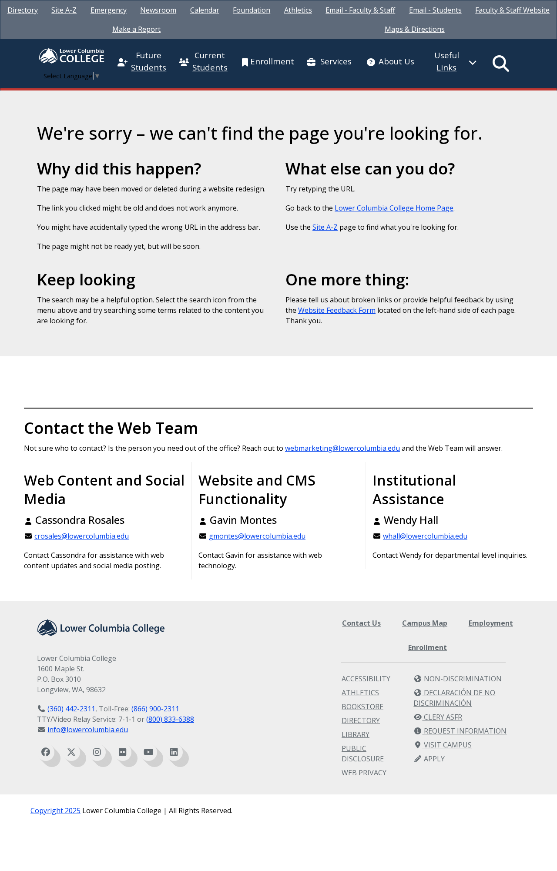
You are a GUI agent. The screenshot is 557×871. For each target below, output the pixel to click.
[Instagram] (97, 752)
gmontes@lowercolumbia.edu (257, 536)
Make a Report (136, 29)
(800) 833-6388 (170, 719)
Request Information (464, 731)
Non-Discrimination (462, 678)
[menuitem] (22, 10)
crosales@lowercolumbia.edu (81, 536)
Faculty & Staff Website (512, 10)
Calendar (204, 10)
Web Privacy (364, 772)
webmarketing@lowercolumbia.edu (342, 448)
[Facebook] (45, 752)
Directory (22, 10)
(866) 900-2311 (155, 709)
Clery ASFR (442, 717)
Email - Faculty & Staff (360, 10)
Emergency (109, 10)
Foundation (251, 10)
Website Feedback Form (337, 310)
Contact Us (361, 623)
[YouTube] (148, 752)
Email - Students (435, 10)
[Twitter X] (71, 752)
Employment (491, 623)
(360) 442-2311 (71, 709)
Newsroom (158, 10)
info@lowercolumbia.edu (87, 729)
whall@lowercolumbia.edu (425, 536)
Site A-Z (64, 10)
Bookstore (362, 706)
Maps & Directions (415, 29)
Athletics (298, 10)
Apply (433, 759)
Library (355, 734)
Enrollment (427, 647)
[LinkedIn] (174, 752)
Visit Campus (447, 745)
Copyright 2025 (55, 810)
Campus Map (424, 623)
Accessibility (366, 678)
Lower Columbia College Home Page (394, 208)
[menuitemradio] (501, 63)
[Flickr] (122, 752)
